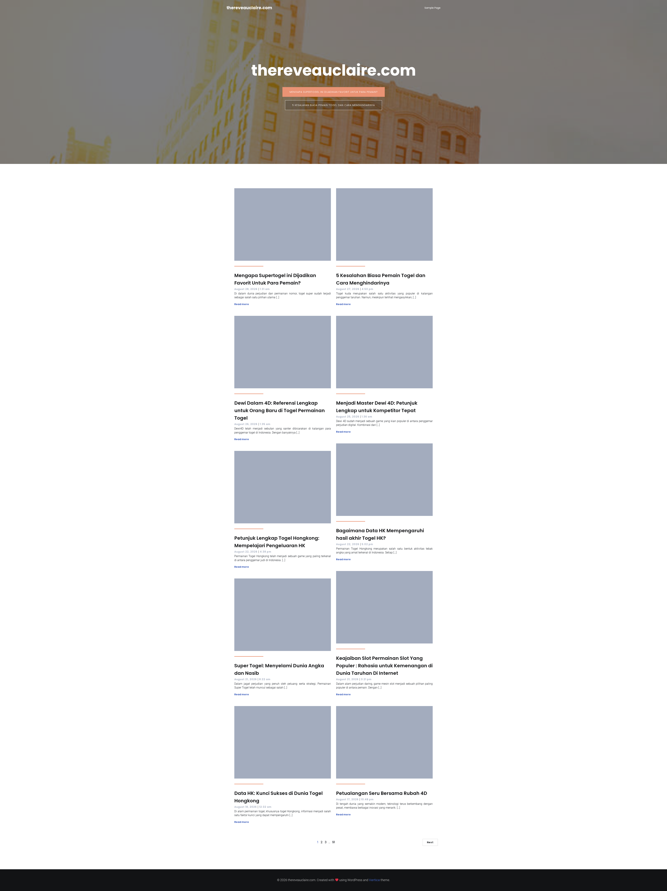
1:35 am (265, 424)
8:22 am (264, 679)
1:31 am (265, 289)
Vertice (374, 880)
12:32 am (265, 807)
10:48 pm (367, 799)
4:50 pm (367, 289)
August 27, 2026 (347, 289)
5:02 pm (367, 544)
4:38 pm (265, 551)
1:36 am (367, 416)
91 (333, 842)
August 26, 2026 (245, 424)
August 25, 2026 (347, 416)
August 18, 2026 (245, 807)
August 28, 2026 (245, 289)
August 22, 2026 (347, 544)
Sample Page (432, 8)
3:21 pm (366, 679)
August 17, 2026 (347, 799)
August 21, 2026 (347, 679)
